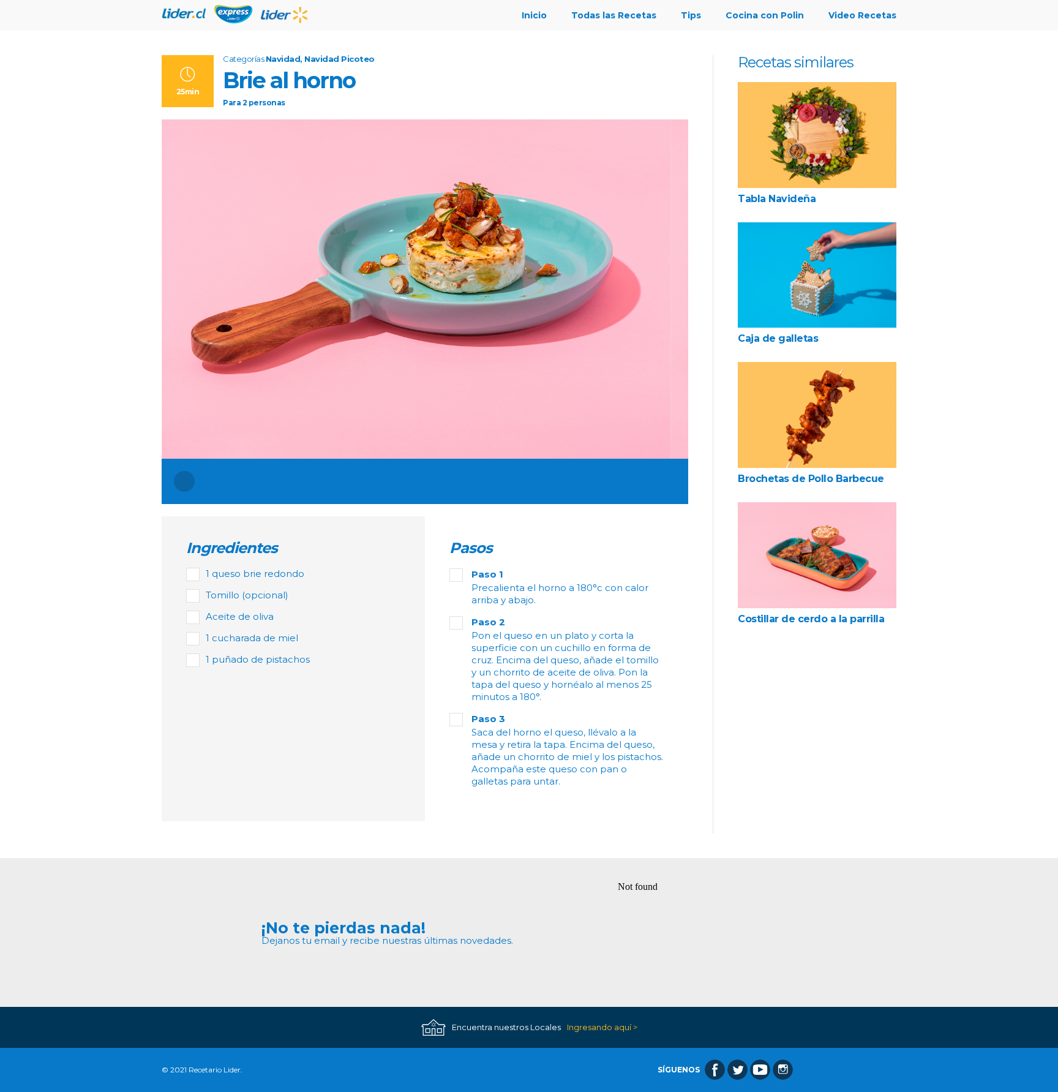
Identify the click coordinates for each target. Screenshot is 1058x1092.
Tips (691, 15)
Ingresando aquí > (602, 1027)
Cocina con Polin (765, 15)
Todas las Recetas (613, 15)
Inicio (534, 15)
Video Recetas (862, 15)
